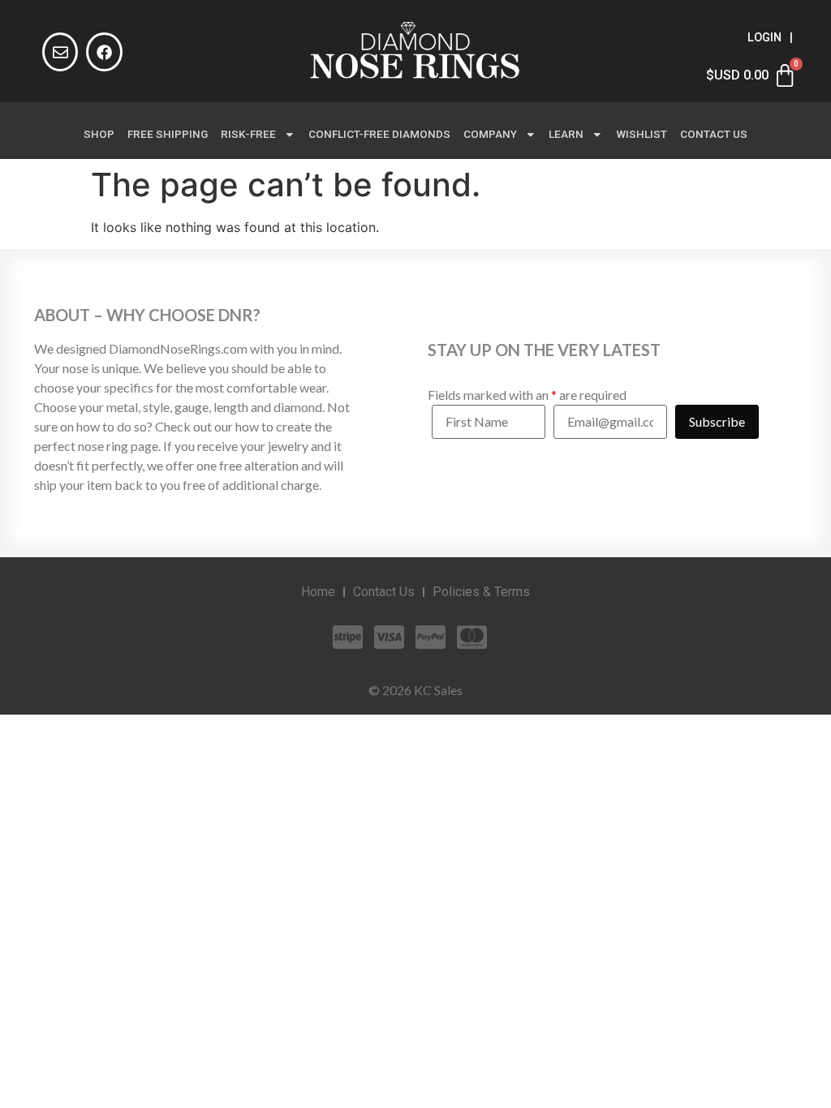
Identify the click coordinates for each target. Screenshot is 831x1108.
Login (764, 38)
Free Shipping (167, 133)
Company (490, 133)
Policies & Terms (481, 591)
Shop (99, 133)
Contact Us (713, 133)
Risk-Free (248, 133)
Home (318, 591)
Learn (566, 133)
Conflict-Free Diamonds (379, 133)
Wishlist (641, 133)
